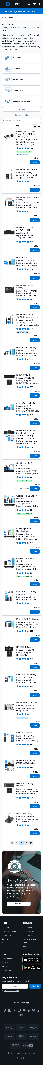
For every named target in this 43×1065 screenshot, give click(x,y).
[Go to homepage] (14, 4)
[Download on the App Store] (31, 960)
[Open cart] (34, 4)
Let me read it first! (11, 990)
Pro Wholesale (28, 931)
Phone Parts (18, 90)
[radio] (35, 126)
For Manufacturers (29, 939)
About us (5, 927)
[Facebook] (9, 1010)
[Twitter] (14, 1010)
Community (27, 927)
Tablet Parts (18, 79)
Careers (5, 939)
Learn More (18, 904)
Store (4, 17)
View (35, 162)
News (24, 946)
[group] (37, 126)
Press (24, 943)
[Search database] (29, 4)
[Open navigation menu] (2, 4)
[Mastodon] (28, 1010)
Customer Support (9, 931)
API (3, 943)
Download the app (31, 954)
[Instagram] (19, 1010)
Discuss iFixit (7, 935)
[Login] (40, 4)
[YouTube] (24, 1010)
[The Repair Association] (21, 1015)
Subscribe (35, 986)
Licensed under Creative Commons (21, 1053)
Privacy (5, 962)
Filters (17, 126)
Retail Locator (27, 935)
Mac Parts (17, 58)
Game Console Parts (21, 101)
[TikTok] (5, 1010)
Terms (4, 966)
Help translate (19, 1002)
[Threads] (38, 1010)
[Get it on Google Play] (31, 967)
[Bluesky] (33, 1010)
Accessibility (7, 958)
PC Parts (16, 68)
